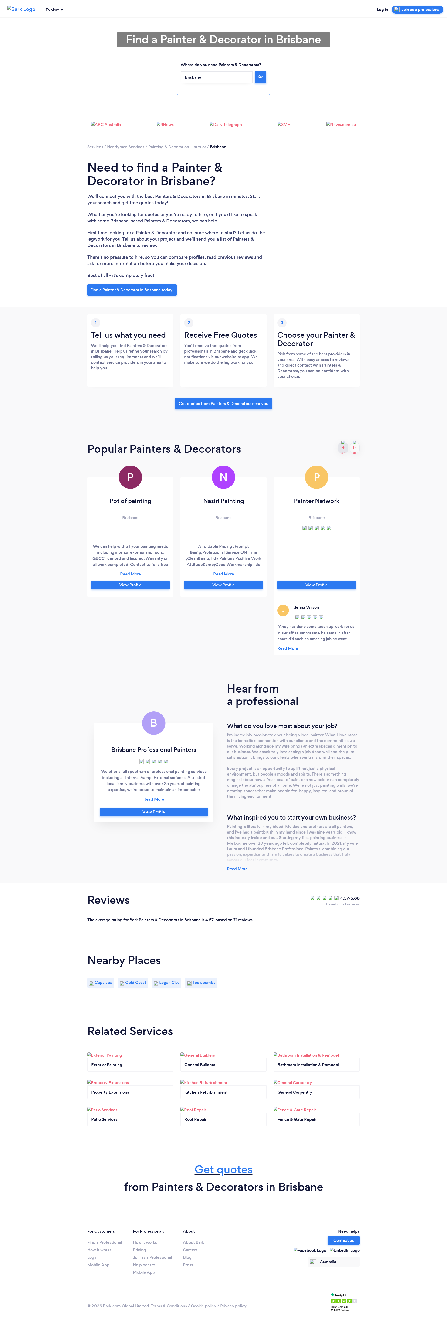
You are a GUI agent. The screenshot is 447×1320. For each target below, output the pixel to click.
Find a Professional (104, 1242)
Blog (187, 1257)
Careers (190, 1250)
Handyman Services (125, 147)
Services (95, 147)
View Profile (130, 585)
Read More (237, 869)
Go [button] (260, 77)
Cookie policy (203, 1306)
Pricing (139, 1250)
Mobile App (98, 1265)
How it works (99, 1250)
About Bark (193, 1242)
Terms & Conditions (169, 1306)
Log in (382, 9)
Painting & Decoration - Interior (177, 147)
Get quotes (224, 1169)
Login (92, 1257)
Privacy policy (233, 1306)
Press (188, 1265)
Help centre (144, 1265)
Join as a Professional (152, 1257)
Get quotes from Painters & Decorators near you (223, 403)
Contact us (343, 1240)
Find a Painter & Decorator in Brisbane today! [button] (132, 290)
